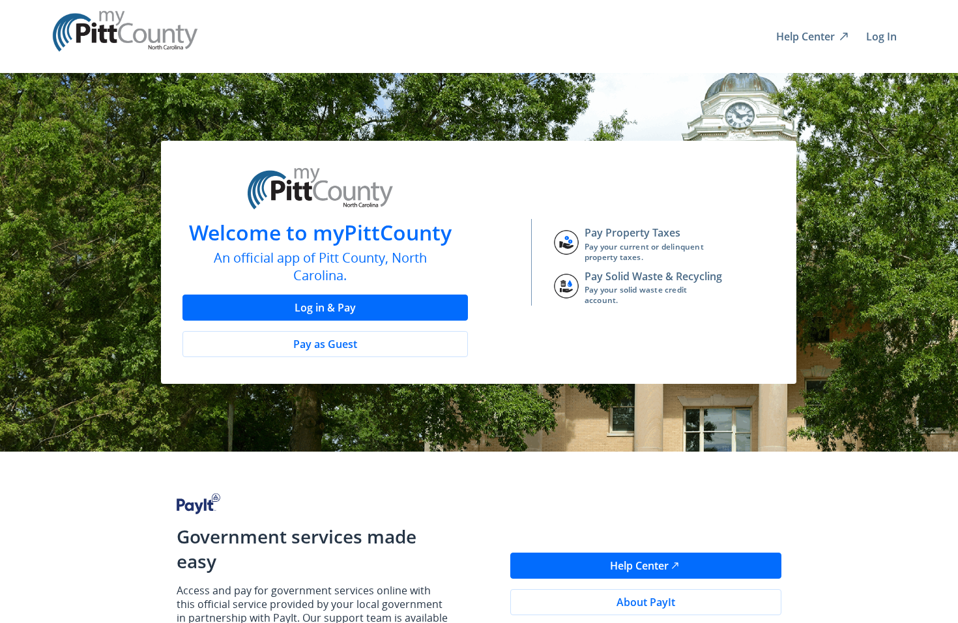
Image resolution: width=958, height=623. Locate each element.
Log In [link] (881, 36)
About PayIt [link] (646, 602)
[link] (812, 36)
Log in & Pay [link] (325, 307)
